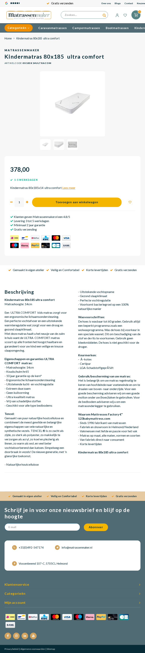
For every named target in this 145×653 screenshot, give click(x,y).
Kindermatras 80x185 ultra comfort (38, 38)
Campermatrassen (86, 28)
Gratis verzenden (62, 3)
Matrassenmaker (22, 50)
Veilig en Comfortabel (65, 270)
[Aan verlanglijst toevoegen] (130, 202)
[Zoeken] (104, 15)
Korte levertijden (97, 270)
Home (8, 38)
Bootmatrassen (117, 28)
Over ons (106, 3)
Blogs (118, 3)
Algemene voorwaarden (32, 649)
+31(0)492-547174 (31, 547)
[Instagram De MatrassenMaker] (16, 636)
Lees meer (68, 187)
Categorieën (17, 28)
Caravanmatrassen (52, 28)
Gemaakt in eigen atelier (28, 270)
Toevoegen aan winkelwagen (77, 202)
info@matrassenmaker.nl (77, 547)
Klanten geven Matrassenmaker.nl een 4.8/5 (41, 216)
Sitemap (50, 649)
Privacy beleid (12, 649)
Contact (128, 3)
